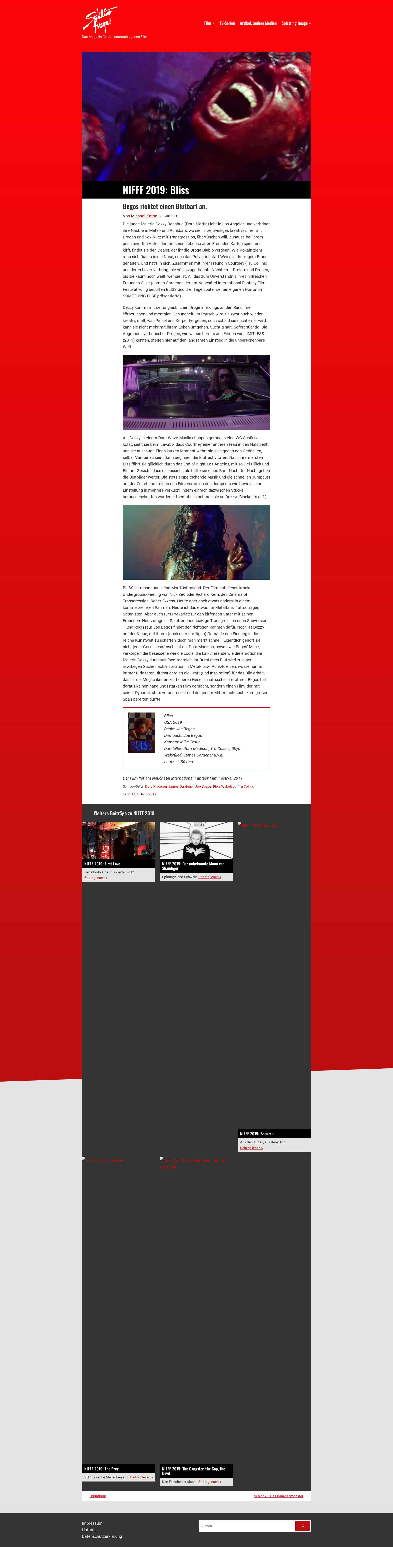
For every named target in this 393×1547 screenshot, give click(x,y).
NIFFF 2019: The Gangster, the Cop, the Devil (193, 1471)
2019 (152, 794)
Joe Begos (203, 786)
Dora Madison (156, 786)
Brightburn (98, 1496)
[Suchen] (302, 1526)
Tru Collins (246, 786)
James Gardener (181, 786)
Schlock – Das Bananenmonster (278, 1496)
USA (135, 794)
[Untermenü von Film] (213, 23)
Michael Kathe (144, 215)
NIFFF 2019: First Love (102, 863)
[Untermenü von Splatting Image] (310, 23)
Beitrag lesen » (95, 878)
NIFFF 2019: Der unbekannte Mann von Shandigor (193, 866)
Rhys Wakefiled (224, 786)
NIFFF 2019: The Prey (101, 1468)
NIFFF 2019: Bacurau (257, 1133)
